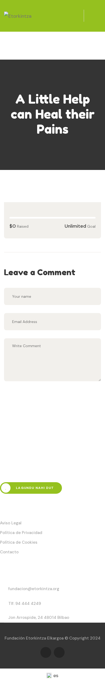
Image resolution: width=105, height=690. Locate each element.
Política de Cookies (18, 542)
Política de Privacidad (21, 532)
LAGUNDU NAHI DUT (34, 488)
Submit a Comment (43, 397)
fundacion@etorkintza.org (33, 588)
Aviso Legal (11, 523)
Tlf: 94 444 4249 (24, 603)
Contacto (9, 552)
